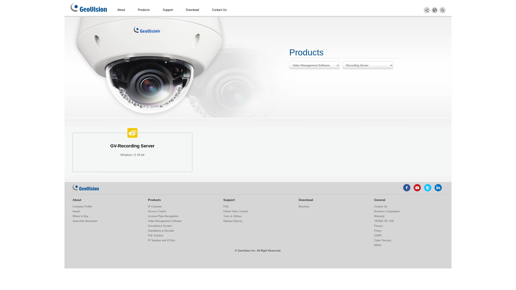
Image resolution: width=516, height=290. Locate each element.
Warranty (379, 216)
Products (144, 9)
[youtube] (417, 187)
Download (192, 9)
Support (168, 9)
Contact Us (219, 9)
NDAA (377, 245)
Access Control (157, 211)
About (121, 9)
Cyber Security (382, 240)
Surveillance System (160, 225)
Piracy (378, 230)
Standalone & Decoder (161, 230)
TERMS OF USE (384, 221)
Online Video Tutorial (235, 211)
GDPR (378, 235)
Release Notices (232, 221)
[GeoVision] (86, 187)
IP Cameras (155, 206)
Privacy (378, 225)
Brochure (304, 206)
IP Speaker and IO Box (161, 240)
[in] (438, 187)
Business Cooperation (387, 211)
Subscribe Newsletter (85, 221)
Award (76, 211)
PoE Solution (155, 235)
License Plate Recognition (163, 216)
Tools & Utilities (232, 216)
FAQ (226, 206)
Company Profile (82, 206)
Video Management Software (165, 221)
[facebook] (406, 187)
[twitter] (427, 187)
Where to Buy (80, 216)
